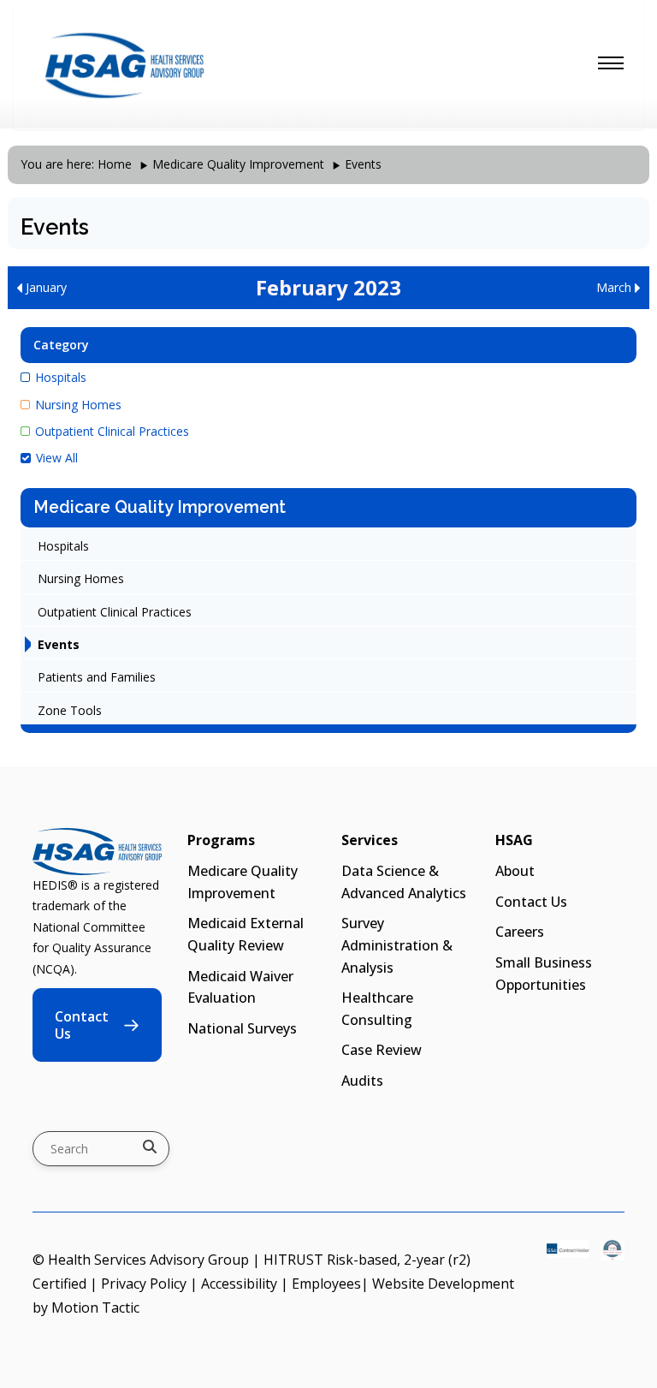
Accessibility (239, 1283)
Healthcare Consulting (377, 1008)
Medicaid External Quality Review (245, 934)
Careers (519, 931)
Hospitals (60, 377)
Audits (362, 1080)
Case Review (381, 1049)
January (44, 287)
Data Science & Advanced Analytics (403, 881)
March (615, 287)
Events (59, 644)
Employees (326, 1283)
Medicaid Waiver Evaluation (240, 987)
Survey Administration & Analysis (397, 945)
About (515, 870)
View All (57, 458)
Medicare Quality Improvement (238, 164)
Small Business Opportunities (543, 973)
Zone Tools (70, 710)
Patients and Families (97, 677)
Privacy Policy (143, 1283)
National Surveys (242, 1028)
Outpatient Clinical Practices (112, 431)
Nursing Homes (78, 404)
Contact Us (82, 1025)
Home (115, 164)
